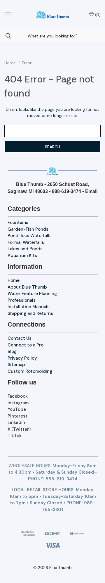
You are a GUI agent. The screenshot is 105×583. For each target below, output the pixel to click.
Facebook (18, 396)
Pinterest (17, 416)
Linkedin (16, 422)
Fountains (18, 222)
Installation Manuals (29, 307)
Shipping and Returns (30, 313)
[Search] (5, 35)
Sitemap (16, 365)
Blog (12, 351)
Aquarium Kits (22, 255)
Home (14, 280)
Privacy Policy (22, 358)
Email (91, 191)
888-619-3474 (66, 191)
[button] (53, 171)
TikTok (15, 436)
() (97, 14)
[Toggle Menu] (8, 14)
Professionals (22, 300)
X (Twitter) (19, 429)
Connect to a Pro (25, 345)
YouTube (17, 409)
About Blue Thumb (27, 287)
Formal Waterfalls (26, 242)
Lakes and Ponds (25, 249)
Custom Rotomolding (30, 371)
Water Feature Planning (32, 293)
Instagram (18, 403)
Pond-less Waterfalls (30, 236)
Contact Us (20, 338)
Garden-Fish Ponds (28, 229)
